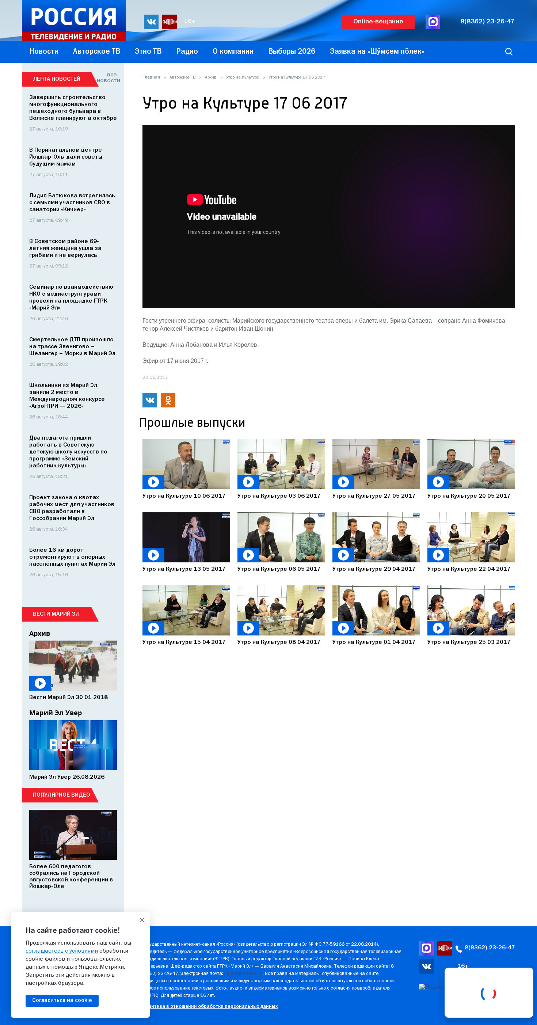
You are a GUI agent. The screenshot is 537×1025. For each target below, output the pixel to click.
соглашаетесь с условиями (62, 951)
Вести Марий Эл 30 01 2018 (68, 697)
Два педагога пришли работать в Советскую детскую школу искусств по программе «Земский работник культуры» (68, 452)
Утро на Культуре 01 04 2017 (374, 642)
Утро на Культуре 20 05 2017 (469, 496)
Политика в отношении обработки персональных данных (210, 1007)
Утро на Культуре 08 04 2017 (279, 642)
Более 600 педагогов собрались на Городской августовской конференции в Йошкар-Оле (71, 876)
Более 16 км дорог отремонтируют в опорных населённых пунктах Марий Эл (72, 557)
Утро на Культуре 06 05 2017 (279, 569)
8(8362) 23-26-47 (487, 21)
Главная (151, 77)
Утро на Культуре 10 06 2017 (184, 496)
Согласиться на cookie (62, 1000)
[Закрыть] (141, 920)
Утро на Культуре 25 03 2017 (469, 642)
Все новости (107, 77)
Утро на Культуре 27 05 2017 (374, 496)
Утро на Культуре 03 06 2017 (279, 496)
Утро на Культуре (242, 77)
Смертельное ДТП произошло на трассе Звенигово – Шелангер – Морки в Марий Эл (72, 346)
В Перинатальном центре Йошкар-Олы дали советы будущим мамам (65, 157)
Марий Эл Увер (55, 712)
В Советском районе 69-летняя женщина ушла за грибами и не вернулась (65, 248)
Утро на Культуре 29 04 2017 (374, 569)
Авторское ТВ (182, 77)
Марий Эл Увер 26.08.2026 (66, 777)
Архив (211, 77)
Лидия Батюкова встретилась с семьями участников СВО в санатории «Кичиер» (72, 202)
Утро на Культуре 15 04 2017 (184, 642)
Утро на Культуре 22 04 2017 (469, 569)
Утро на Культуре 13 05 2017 (184, 569)
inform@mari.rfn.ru (243, 974)
